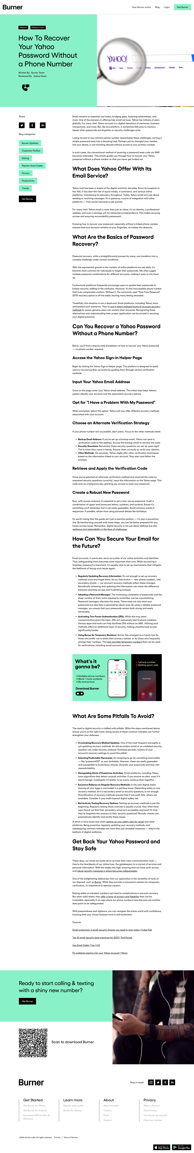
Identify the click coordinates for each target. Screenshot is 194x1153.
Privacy (26, 173)
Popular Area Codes (32, 165)
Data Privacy (150, 1110)
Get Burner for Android (35, 1110)
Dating (25, 158)
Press (106, 1115)
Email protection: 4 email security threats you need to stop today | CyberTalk (112, 930)
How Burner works (141, 7)
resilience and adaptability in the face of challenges (99, 529)
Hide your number (153, 1120)
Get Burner (182, 7)
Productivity (28, 180)
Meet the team (111, 1105)
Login (167, 7)
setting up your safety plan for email (125, 821)
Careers (108, 1110)
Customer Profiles (31, 150)
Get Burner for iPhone (34, 1105)
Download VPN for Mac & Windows (36, 1117)
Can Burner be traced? (155, 1115)
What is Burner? (152, 1105)
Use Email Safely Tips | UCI (86, 945)
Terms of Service (71, 1137)
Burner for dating (72, 1110)
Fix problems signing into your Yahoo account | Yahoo (100, 953)
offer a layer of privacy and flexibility (120, 896)
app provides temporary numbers (124, 642)
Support (108, 1120)
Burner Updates (30, 143)
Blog (157, 7)
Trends (25, 188)
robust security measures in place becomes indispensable (107, 871)
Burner (98, 882)
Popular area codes (73, 1105)
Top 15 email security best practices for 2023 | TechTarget (102, 937)
